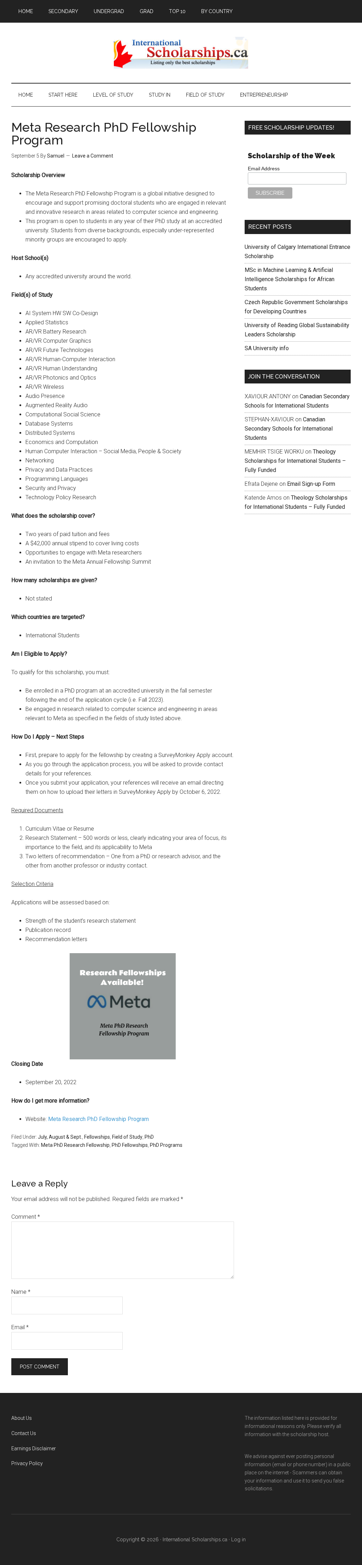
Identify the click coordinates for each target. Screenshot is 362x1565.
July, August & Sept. (60, 1137)
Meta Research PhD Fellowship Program (98, 1119)
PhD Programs (166, 1145)
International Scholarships (181, 53)
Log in (238, 1539)
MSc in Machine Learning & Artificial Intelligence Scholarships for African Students (289, 279)
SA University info (267, 348)
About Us (21, 1418)
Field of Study (127, 1137)
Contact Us (23, 1433)
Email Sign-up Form (311, 483)
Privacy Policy (27, 1463)
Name (20, 1291)
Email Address (264, 168)
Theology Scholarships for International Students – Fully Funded (295, 460)
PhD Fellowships (130, 1145)
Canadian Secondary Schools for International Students (289, 428)
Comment (25, 1216)
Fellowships (97, 1137)
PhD (149, 1137)
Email (20, 1327)
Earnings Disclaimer (33, 1448)
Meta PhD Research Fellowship (75, 1145)
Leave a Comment (92, 156)
